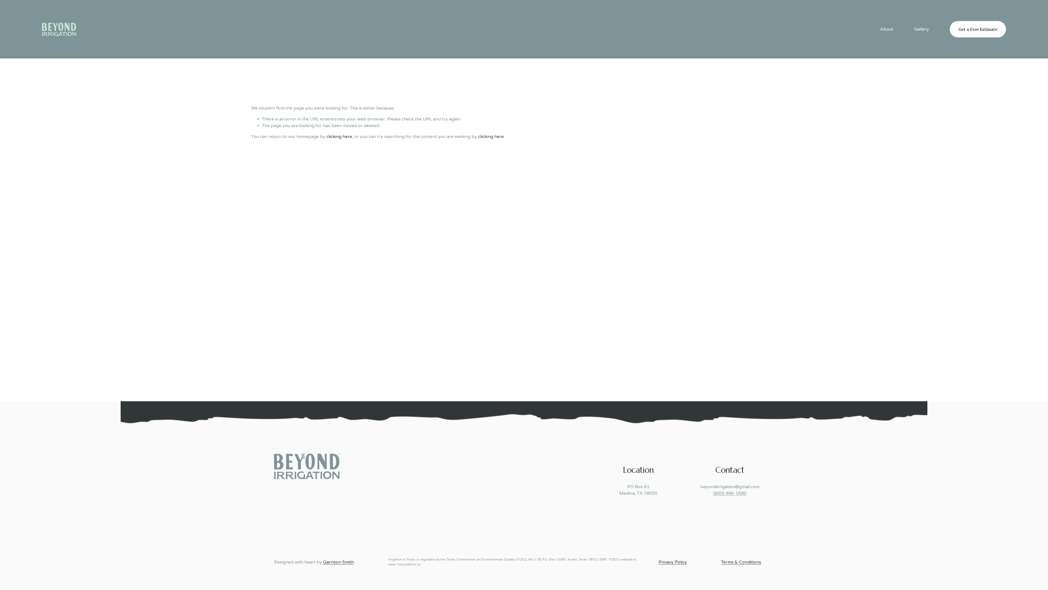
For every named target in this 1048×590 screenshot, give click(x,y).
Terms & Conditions (741, 562)
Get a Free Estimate (977, 29)
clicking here (339, 136)
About (886, 29)
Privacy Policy (673, 562)
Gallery (921, 29)
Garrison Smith (338, 562)
